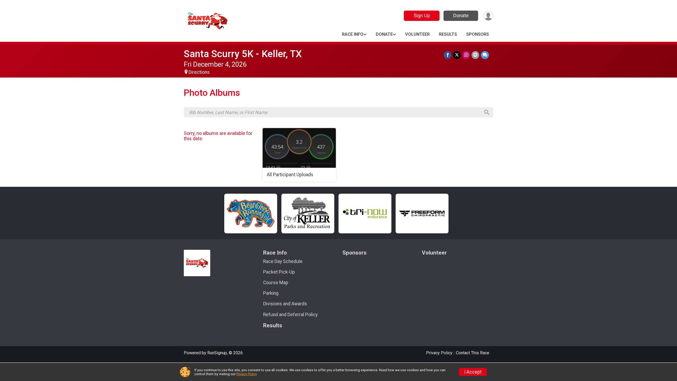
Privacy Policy (439, 352)
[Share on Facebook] (447, 55)
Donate (461, 15)
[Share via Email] (475, 55)
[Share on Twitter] (457, 55)
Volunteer (417, 34)
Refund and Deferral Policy (290, 314)
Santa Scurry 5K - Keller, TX (243, 54)
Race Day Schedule (283, 261)
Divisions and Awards (285, 303)
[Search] (487, 112)
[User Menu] (488, 16)
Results (448, 34)
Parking (270, 293)
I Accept (473, 372)
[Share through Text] (485, 55)
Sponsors (477, 34)
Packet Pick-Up (279, 272)
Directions (199, 72)
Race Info (352, 34)
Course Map (275, 282)
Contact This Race (472, 352)
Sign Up (422, 15)
